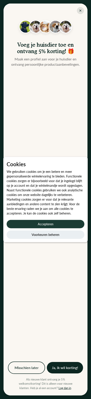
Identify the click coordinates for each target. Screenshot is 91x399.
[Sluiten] (80, 10)
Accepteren (45, 224)
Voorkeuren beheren (45, 235)
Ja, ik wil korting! (65, 367)
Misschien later (27, 367)
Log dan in (65, 388)
